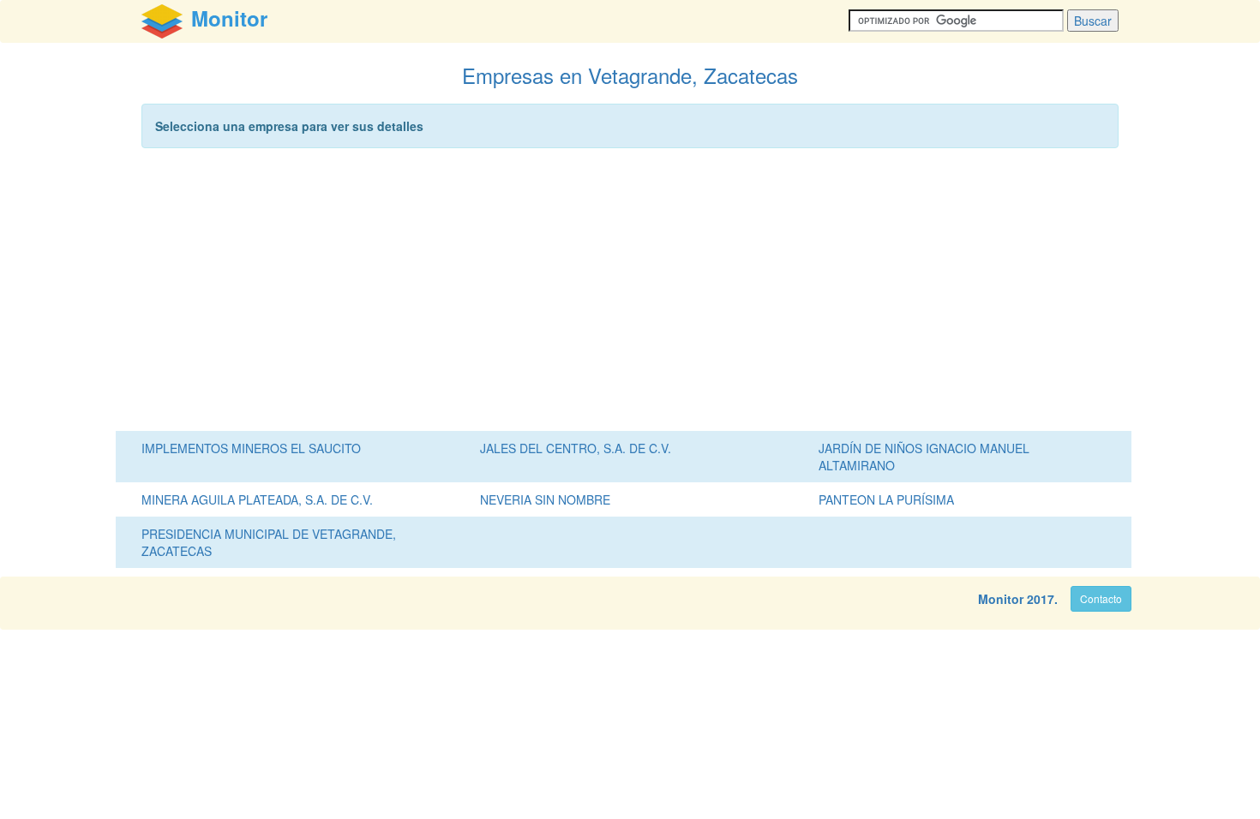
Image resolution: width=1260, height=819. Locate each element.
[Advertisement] (630, 294)
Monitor (1000, 598)
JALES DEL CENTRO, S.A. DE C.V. (575, 448)
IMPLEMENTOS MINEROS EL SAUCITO (251, 448)
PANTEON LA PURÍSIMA (886, 499)
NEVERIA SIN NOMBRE (545, 499)
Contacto (1101, 598)
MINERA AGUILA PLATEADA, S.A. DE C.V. (257, 499)
